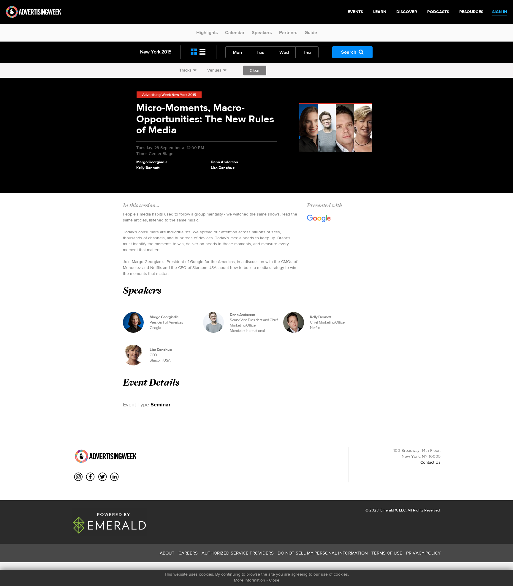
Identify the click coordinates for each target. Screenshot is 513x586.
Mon (237, 52)
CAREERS (188, 552)
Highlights (207, 32)
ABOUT (167, 552)
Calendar (235, 32)
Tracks (185, 70)
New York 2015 (155, 51)
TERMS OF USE (386, 552)
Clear (255, 70)
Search (348, 52)
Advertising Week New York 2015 (169, 95)
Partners (288, 32)
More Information (249, 580)
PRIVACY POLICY (423, 552)
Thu (307, 52)
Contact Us (430, 462)
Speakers (262, 32)
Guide (311, 32)
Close (274, 580)
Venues (214, 70)
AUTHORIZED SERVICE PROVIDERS (238, 552)
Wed (284, 52)
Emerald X (388, 510)
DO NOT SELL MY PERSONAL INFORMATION (323, 552)
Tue (260, 52)
